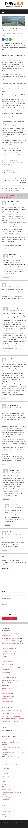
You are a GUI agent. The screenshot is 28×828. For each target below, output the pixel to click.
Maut (5, 164)
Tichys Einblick (6, 768)
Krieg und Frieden (7, 661)
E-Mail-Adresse (7, 598)
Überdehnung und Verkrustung (11, 713)
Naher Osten (5, 675)
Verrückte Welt (6, 693)
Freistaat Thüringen (7, 651)
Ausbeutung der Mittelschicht (12, 160)
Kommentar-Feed (7, 814)
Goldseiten (5, 773)
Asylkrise (4, 635)
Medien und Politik (7, 669)
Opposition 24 (6, 797)
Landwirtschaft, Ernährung (9, 667)
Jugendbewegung (7, 654)
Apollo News (5, 784)
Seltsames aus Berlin (8, 688)
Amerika (4, 630)
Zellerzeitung (5, 776)
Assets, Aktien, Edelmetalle (9, 633)
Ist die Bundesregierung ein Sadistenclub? (14, 718)
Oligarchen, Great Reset (8, 680)
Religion (4, 685)
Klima (3, 656)
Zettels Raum (5, 787)
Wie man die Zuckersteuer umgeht (12, 721)
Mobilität (4, 672)
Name (4, 591)
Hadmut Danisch (6, 789)
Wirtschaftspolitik (7, 701)
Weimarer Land (6, 699)
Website (4, 605)
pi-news (4, 771)
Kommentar (6, 568)
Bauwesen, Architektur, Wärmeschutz (12, 162)
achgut (4, 781)
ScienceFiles (5, 799)
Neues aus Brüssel (7, 677)
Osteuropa (5, 683)
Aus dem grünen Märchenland (10, 638)
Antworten (4, 248)
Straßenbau (10, 164)
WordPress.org (6, 817)
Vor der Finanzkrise (7, 696)
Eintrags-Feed (6, 811)
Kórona (4, 659)
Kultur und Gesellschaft (8, 664)
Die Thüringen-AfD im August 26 (11, 716)
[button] (3, 39)
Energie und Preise (7, 648)
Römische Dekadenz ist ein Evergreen (12, 711)
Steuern (4, 691)
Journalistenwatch (7, 779)
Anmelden (5, 809)
